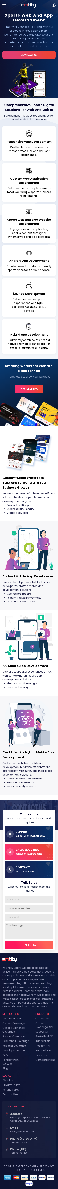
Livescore (41, 1055)
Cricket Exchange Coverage (13, 1030)
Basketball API (44, 1036)
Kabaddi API (42, 1041)
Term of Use (10, 1094)
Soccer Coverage (13, 1036)
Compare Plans (45, 1060)
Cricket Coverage (13, 1023)
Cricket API (42, 1018)
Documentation (12, 1018)
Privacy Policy (11, 1085)
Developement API (14, 1050)
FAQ (5, 1055)
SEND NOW (29, 945)
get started (29, 389)
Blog (5, 1068)
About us (8, 1080)
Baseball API (43, 1050)
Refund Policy (10, 1090)
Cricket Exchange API (44, 1025)
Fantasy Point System (11, 1062)
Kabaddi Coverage (14, 1046)
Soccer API (42, 1032)
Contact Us (29, 55)
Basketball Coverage (15, 1041)
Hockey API (42, 1046)
